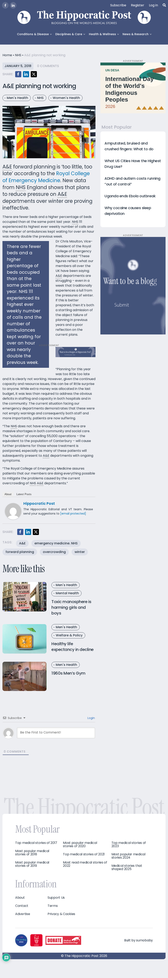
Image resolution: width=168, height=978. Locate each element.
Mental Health (67, 593)
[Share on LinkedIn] (26, 74)
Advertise (22, 914)
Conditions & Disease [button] (33, 34)
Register (137, 5)
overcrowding (54, 552)
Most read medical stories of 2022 (85, 864)
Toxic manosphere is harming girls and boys (71, 607)
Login (91, 718)
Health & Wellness (102, 34)
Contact (21, 905)
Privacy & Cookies (61, 914)
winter (80, 552)
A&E (22, 543)
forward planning (20, 552)
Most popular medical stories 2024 (128, 856)
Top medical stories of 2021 (84, 854)
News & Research (136, 34)
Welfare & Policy (69, 635)
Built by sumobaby (138, 940)
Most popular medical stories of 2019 (32, 864)
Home (7, 55)
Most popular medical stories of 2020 (80, 844)
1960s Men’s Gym (68, 673)
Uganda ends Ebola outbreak (130, 196)
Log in (153, 5)
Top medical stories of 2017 (36, 843)
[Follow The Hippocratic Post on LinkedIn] (13, 5)
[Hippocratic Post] (13, 511)
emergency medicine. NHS (56, 543)
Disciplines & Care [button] (68, 34)
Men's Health (17, 97)
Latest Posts (24, 494)
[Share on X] (34, 74)
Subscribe (118, 5)
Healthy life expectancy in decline (72, 646)
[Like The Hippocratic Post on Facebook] (5, 5)
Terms (53, 905)
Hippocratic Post (39, 503)
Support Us (56, 897)
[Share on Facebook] (18, 74)
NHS (18, 55)
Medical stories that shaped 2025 (126, 867)
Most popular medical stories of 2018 (32, 852)
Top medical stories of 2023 (128, 844)
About (8, 494)
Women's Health (66, 97)
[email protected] (73, 513)
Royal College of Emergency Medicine (46, 177)
